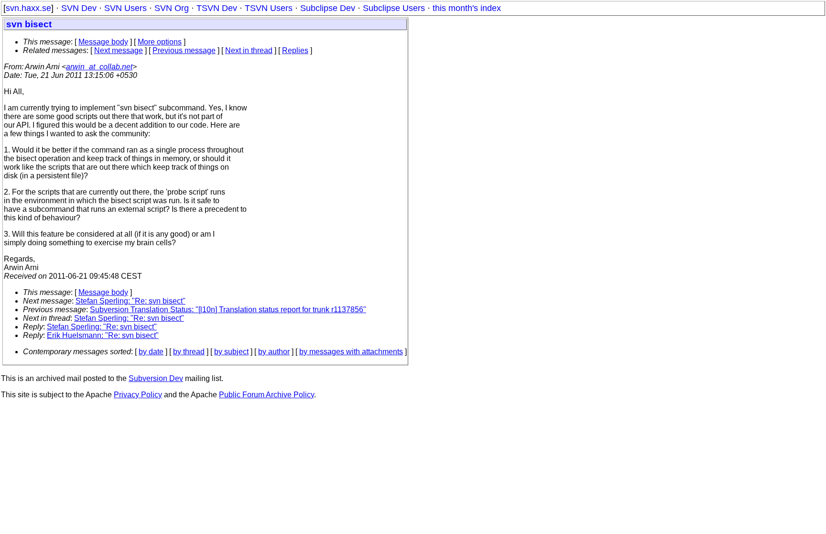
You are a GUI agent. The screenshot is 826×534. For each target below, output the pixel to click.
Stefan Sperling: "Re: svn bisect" (130, 301)
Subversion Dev (156, 378)
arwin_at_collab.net (99, 67)
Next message (118, 50)
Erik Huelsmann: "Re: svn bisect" (103, 335)
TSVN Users (269, 8)
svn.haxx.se (28, 8)
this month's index (467, 8)
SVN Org (171, 8)
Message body (103, 42)
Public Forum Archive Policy (266, 395)
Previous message (184, 50)
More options (160, 42)
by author (274, 352)
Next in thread (248, 50)
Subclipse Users (394, 8)
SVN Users (125, 8)
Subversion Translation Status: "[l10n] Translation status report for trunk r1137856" (228, 309)
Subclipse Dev (327, 8)
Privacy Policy (138, 395)
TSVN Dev (216, 8)
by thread (189, 352)
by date (151, 352)
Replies (295, 50)
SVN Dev (79, 8)
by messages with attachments (351, 352)
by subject (231, 352)
